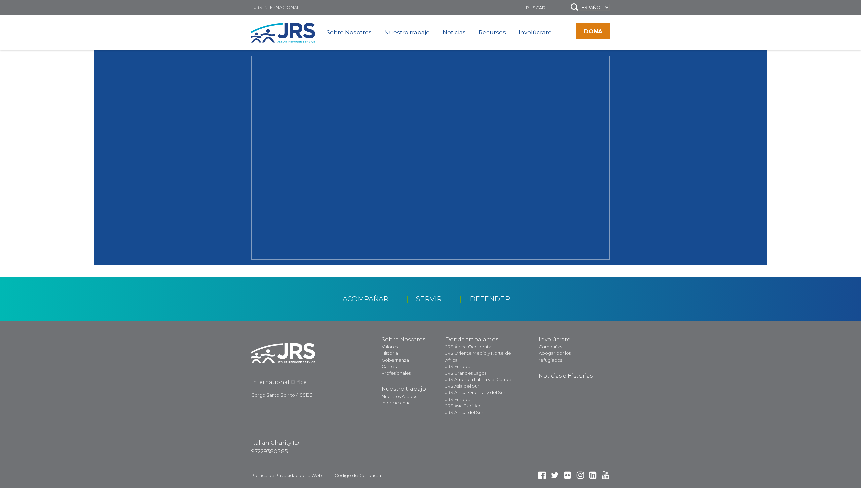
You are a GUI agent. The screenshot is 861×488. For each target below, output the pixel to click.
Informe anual (397, 402)
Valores (390, 346)
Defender (490, 299)
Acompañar (365, 299)
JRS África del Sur (464, 412)
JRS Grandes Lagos (465, 373)
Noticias (454, 32)
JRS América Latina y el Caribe (478, 379)
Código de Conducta (358, 475)
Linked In (593, 475)
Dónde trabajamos (471, 339)
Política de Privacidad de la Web (286, 475)
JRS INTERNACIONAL (276, 7)
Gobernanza (395, 360)
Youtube (605, 475)
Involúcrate (535, 32)
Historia (390, 353)
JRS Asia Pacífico (463, 405)
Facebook (542, 475)
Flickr (567, 475)
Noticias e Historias (566, 376)
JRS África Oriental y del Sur (475, 392)
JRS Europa (457, 366)
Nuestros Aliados (399, 396)
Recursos (492, 32)
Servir (429, 299)
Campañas (550, 346)
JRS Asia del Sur (462, 386)
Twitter (555, 475)
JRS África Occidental (468, 346)
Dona (593, 31)
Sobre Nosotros (349, 32)
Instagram (580, 475)
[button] (574, 7)
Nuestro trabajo (407, 32)
